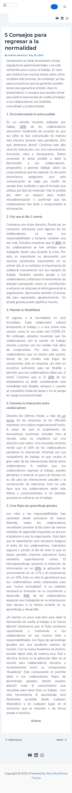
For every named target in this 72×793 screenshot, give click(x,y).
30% (58, 243)
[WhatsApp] (67, 18)
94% (26, 595)
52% (23, 126)
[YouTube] (57, 18)
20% (38, 568)
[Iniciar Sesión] (54, 6)
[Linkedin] (62, 18)
